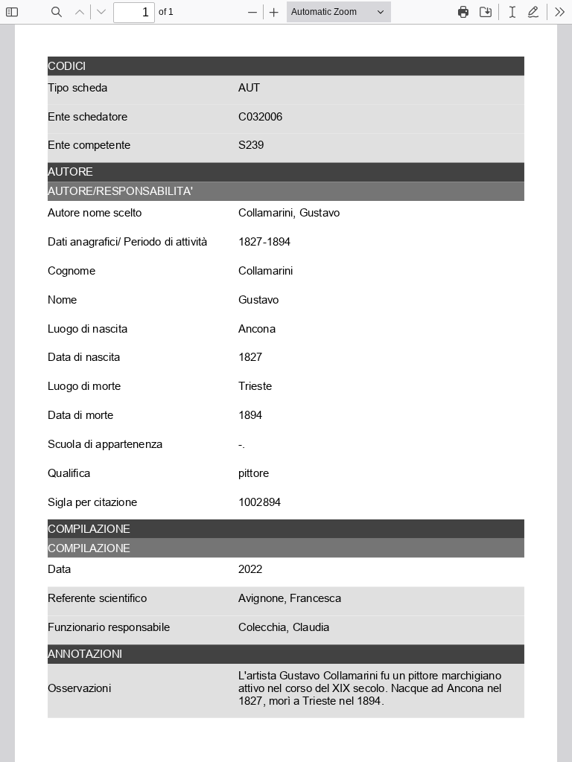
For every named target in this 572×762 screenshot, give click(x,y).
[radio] (512, 11)
